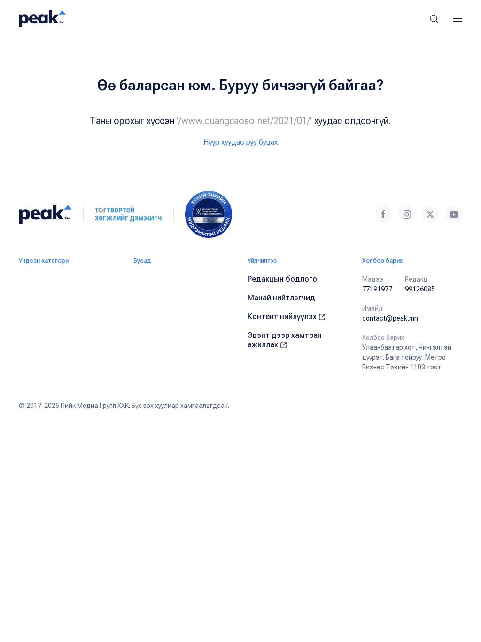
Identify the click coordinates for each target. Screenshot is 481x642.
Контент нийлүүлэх (283, 316)
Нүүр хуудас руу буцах (240, 142)
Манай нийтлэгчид (281, 297)
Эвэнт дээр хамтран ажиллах (285, 340)
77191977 (377, 289)
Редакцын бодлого (282, 278)
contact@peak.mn (390, 318)
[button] (434, 19)
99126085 (420, 289)
